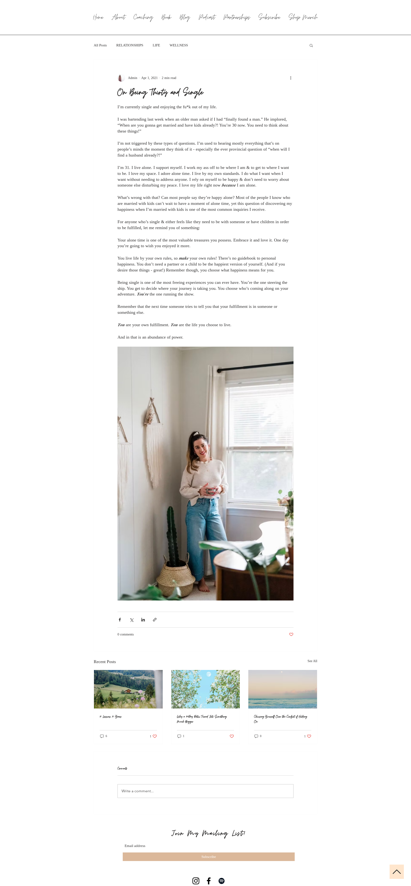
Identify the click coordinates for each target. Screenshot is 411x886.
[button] (311, 45)
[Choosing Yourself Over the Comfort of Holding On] (282, 689)
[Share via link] (154, 619)
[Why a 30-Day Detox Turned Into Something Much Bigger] (205, 689)
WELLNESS (179, 45)
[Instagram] (196, 881)
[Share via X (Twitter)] (131, 619)
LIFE (156, 45)
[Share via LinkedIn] (143, 619)
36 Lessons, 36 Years (111, 716)
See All (312, 661)
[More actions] (291, 78)
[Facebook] (208, 881)
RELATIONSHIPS (129, 45)
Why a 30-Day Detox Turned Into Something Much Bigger (202, 719)
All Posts (100, 45)
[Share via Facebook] (119, 619)
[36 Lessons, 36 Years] (128, 689)
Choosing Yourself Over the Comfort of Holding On (280, 719)
